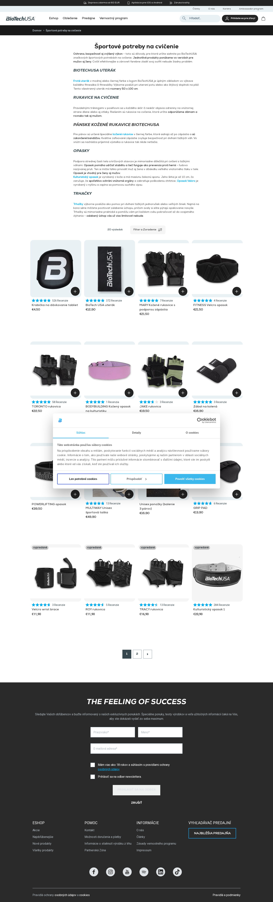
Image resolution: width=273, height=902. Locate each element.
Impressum (143, 850)
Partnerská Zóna (95, 850)
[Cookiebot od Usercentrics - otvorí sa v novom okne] (199, 420)
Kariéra (227, 9)
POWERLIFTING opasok (49, 504)
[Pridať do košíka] (75, 291)
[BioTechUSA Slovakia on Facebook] (93, 875)
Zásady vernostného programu (156, 843)
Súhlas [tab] (80, 432)
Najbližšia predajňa (212, 833)
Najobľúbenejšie (42, 837)
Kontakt (89, 830)
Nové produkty (41, 843)
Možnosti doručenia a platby (102, 837)
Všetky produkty (42, 850)
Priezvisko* (101, 732)
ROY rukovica (95, 609)
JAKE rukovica (150, 406)
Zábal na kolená (205, 406)
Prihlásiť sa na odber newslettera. (120, 776)
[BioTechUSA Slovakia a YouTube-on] (127, 875)
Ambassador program (251, 9)
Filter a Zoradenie (144, 230)
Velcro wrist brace (45, 609)
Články (196, 9)
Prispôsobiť (134, 478)
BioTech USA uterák (100, 305)
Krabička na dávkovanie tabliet (55, 305)
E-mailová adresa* (105, 748)
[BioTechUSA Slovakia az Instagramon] (110, 875)
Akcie (36, 830)
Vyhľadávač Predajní (209, 823)
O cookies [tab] (192, 432)
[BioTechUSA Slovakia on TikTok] (177, 875)
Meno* (145, 732)
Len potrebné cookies (83, 478)
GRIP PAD (200, 508)
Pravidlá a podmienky (226, 895)
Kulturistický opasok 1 (209, 609)
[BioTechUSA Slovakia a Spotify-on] (143, 875)
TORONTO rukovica (46, 406)
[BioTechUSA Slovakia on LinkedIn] (160, 875)
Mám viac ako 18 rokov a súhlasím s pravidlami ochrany (134, 767)
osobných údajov (109, 769)
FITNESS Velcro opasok (210, 305)
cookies (84, 895)
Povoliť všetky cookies (190, 478)
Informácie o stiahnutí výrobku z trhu (107, 843)
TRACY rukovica (151, 609)
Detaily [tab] (136, 432)
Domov (36, 30)
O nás (211, 9)
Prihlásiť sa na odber (136, 789)
